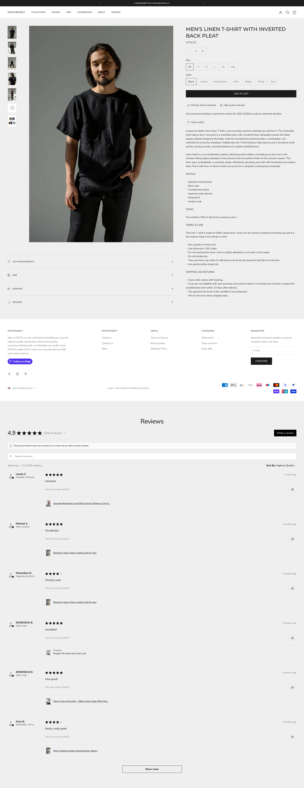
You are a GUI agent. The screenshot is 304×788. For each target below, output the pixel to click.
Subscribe (261, 361)
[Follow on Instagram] (17, 374)
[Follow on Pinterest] (25, 374)
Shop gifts (207, 348)
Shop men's (208, 337)
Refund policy (158, 343)
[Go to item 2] (12, 47)
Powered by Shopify (139, 388)
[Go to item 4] (12, 78)
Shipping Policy (159, 348)
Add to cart (241, 93)
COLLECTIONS (38, 12)
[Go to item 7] (12, 121)
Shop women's (209, 343)
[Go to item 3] (12, 63)
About (101, 12)
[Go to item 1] (12, 32)
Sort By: (271, 465)
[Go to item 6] (12, 108)
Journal (116, 12)
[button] (64, 433)
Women (56, 12)
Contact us (107, 343)
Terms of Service (159, 337)
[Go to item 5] (12, 94)
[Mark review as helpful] (292, 489)
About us (106, 337)
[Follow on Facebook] (9, 374)
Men (68, 12)
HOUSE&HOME (84, 12)
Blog (104, 348)
